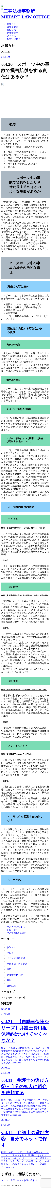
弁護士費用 (12, 33)
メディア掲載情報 (16, 958)
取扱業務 (11, 30)
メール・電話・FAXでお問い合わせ (19, 1180)
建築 (9, 969)
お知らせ (11, 24)
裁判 (9, 980)
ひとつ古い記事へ (16, 927)
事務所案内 (12, 27)
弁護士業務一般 (15, 975)
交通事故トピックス (17, 964)
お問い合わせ (13, 39)
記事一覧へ (12, 930)
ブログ (10, 953)
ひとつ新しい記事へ (17, 933)
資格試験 (11, 986)
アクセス (11, 36)
